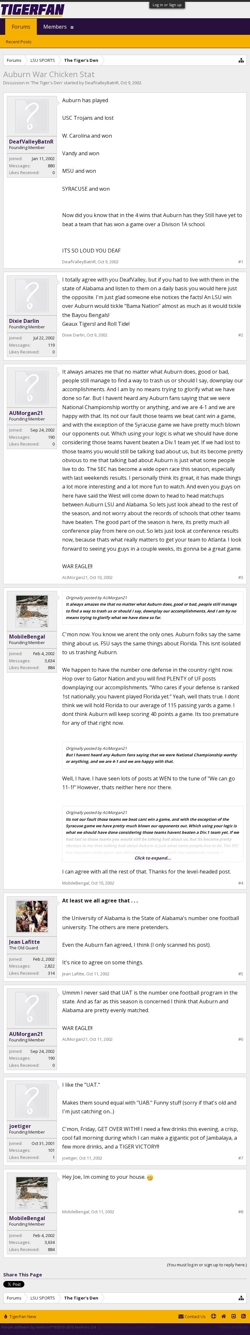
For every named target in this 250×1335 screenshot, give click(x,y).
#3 (240, 577)
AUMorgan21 (26, 413)
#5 (240, 974)
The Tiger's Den (46, 83)
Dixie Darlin (24, 321)
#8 (240, 1212)
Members (55, 26)
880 (51, 166)
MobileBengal (27, 636)
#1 (240, 262)
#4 (240, 883)
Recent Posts (19, 42)
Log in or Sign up (167, 4)
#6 (240, 1039)
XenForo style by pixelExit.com (128, 1327)
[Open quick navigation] (241, 60)
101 (51, 1150)
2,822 (50, 966)
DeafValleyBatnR (101, 83)
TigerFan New (22, 1316)
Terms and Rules (233, 1327)
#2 (240, 335)
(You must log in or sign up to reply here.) (207, 1265)
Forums (21, 26)
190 (51, 437)
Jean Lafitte (24, 942)
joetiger (20, 1126)
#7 (240, 1158)
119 (51, 345)
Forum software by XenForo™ (49, 1327)
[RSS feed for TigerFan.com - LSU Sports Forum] (243, 1316)
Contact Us (195, 1316)
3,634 (50, 661)
